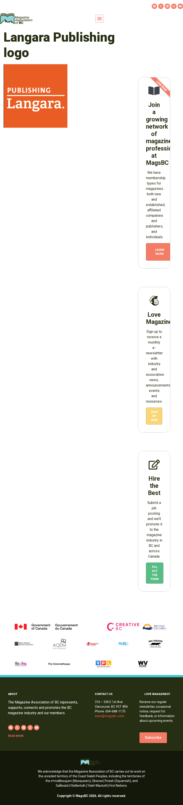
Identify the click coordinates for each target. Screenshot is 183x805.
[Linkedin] (167, 6)
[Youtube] (180, 6)
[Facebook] (154, 6)
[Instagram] (174, 6)
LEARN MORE (159, 251)
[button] (99, 19)
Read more (16, 735)
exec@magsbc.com (109, 716)
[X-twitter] (161, 6)
